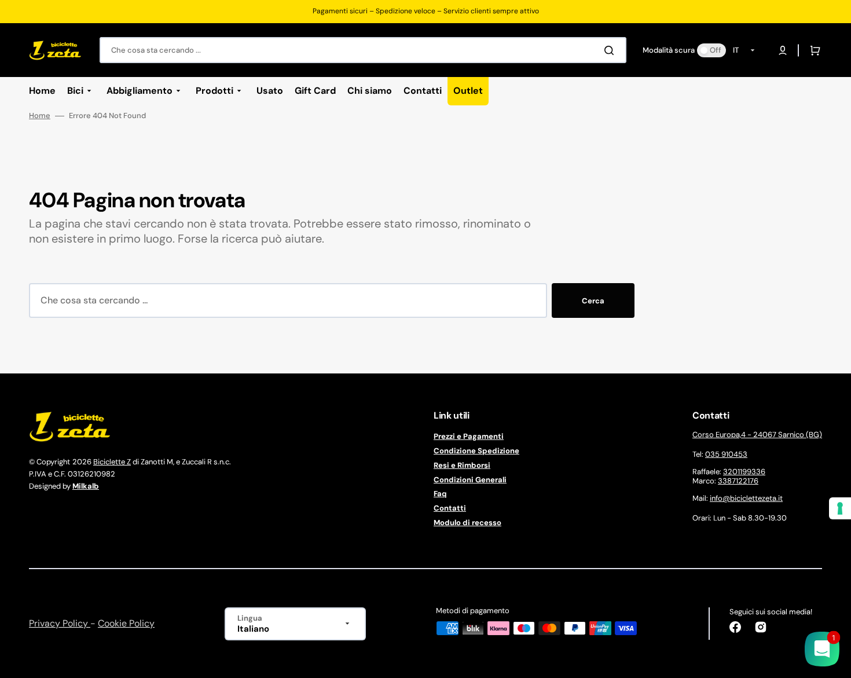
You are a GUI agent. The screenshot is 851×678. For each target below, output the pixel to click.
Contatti (450, 508)
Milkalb (85, 486)
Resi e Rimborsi (462, 465)
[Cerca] (611, 50)
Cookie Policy (126, 623)
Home (39, 115)
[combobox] (363, 50)
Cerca (593, 301)
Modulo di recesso (467, 522)
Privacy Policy (59, 623)
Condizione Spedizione (476, 451)
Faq (440, 494)
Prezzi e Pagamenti (469, 436)
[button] (782, 50)
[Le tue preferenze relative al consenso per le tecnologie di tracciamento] (840, 508)
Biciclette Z (112, 462)
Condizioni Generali (470, 480)
